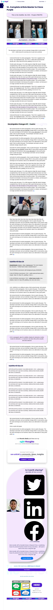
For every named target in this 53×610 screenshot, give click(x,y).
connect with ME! (27, 558)
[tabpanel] (27, 307)
